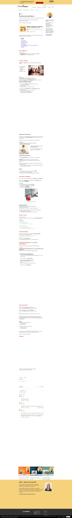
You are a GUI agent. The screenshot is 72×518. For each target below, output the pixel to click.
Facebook (24, 490)
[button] (31, 39)
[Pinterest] (29, 511)
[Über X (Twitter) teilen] (21, 381)
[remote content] (31, 29)
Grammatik (25, 377)
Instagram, (20, 490)
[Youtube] (27, 511)
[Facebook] (25, 511)
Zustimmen (68, 516)
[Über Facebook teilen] (19, 381)
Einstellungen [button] (59, 516)
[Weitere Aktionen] (43, 396)
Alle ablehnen (63, 516)
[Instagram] (23, 511)
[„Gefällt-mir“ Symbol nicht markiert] (21, 400)
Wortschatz (21, 377)
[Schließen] (71, 516)
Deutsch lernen (21, 379)
